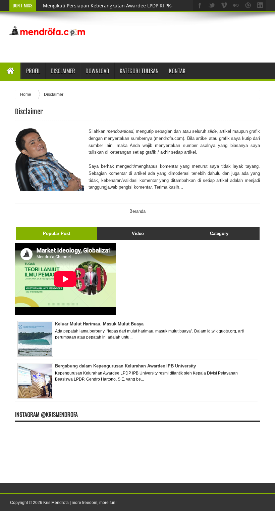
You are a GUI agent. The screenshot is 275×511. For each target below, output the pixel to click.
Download (97, 71)
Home (26, 94)
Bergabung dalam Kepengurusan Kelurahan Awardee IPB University (125, 365)
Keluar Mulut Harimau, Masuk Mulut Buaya (99, 323)
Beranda (137, 211)
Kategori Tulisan (139, 71)
